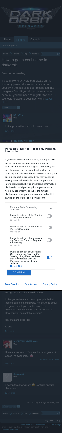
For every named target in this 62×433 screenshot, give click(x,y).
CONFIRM (19, 272)
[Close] (55, 149)
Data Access (30, 284)
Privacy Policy (49, 284)
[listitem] (31, 208)
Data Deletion (12, 284)
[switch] (49, 216)
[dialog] (31, 217)
